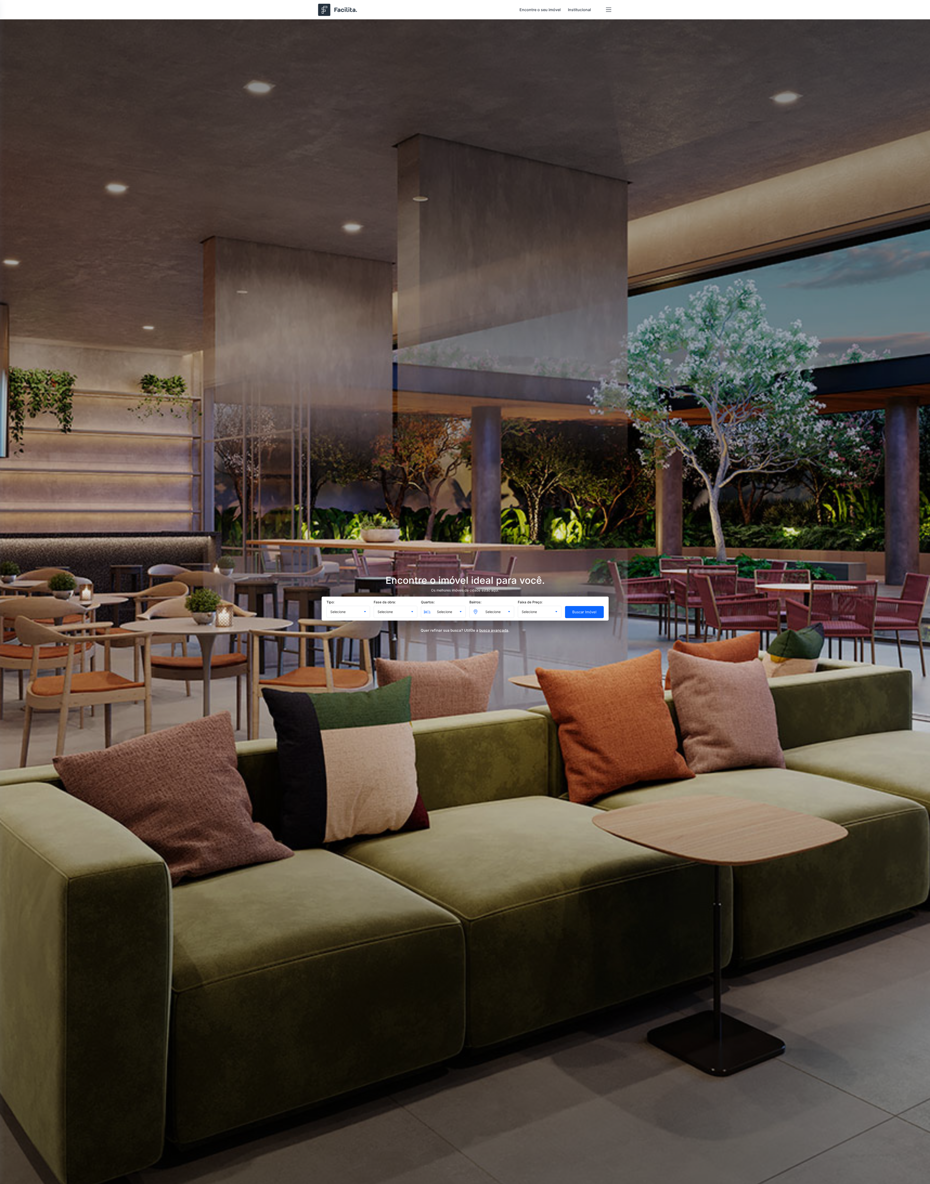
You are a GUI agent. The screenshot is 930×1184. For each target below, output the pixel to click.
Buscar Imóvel (584, 612)
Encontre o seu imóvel (540, 9)
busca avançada (493, 630)
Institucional (579, 9)
